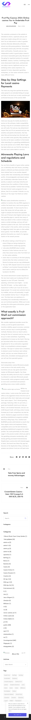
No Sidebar (7, 691)
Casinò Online (8, 570)
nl (5, 606)
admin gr (7, 548)
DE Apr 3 (7, 579)
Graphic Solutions (14, 684)
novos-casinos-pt (9, 613)
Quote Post (19, 694)
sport (6, 631)
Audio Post (7, 675)
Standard (6, 697)
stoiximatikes (8, 634)
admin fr (7, 545)
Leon (23, 684)
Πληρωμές (7, 643)
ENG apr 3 (7, 582)
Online (14, 691)
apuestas (7, 554)
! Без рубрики (9, 539)
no (5, 609)
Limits (5, 688)
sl (5, 628)
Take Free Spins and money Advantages (16, 472)
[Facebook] (16, 457)
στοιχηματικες (8, 646)
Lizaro (11, 688)
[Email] (29, 457)
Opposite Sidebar (8, 694)
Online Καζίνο (8, 619)
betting (21, 675)
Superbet (20, 697)
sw (5, 637)
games (6, 684)
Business (7, 564)
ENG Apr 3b (8, 585)
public (7, 625)
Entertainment (8, 588)
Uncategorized (11, 26)
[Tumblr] (26, 457)
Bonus (6, 561)
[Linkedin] (23, 457)
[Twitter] (19, 457)
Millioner (7, 603)
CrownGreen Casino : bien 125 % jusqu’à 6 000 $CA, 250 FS (13, 492)
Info (5, 594)
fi (4, 591)
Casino (6, 567)
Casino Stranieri (9, 573)
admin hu (7, 551)
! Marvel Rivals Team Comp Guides (15, 536)
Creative (7, 576)
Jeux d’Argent (8, 597)
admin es (7, 542)
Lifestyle (7, 600)
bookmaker (7, 678)
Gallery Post (18, 681)
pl (5, 622)
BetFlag (6, 557)
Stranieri (14, 697)
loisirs (16, 688)
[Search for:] (15, 518)
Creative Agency (8, 681)
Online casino (8, 616)
